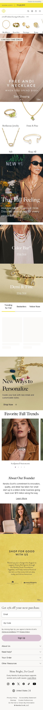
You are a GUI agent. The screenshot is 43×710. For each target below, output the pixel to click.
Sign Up (21, 638)
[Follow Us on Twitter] (18, 684)
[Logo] (4, 11)
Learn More (21, 498)
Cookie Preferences (25, 700)
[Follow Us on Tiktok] (29, 684)
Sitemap (13, 700)
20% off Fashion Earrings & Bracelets (13, 17)
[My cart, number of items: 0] (36, 11)
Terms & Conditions (9, 632)
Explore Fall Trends (29, 208)
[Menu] (40, 11)
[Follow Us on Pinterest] (23, 684)
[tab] (8, 307)
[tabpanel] (21, 332)
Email (5, 614)
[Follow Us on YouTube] (34, 684)
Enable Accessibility (34, 1)
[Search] (28, 11)
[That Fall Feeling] (21, 188)
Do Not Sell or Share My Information (21, 703)
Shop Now (21, 254)
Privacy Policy (25, 632)
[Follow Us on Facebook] (13, 684)
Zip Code (7, 623)
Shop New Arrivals (9, 208)
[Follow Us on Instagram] (8, 684)
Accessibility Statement (27, 698)
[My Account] (32, 11)
